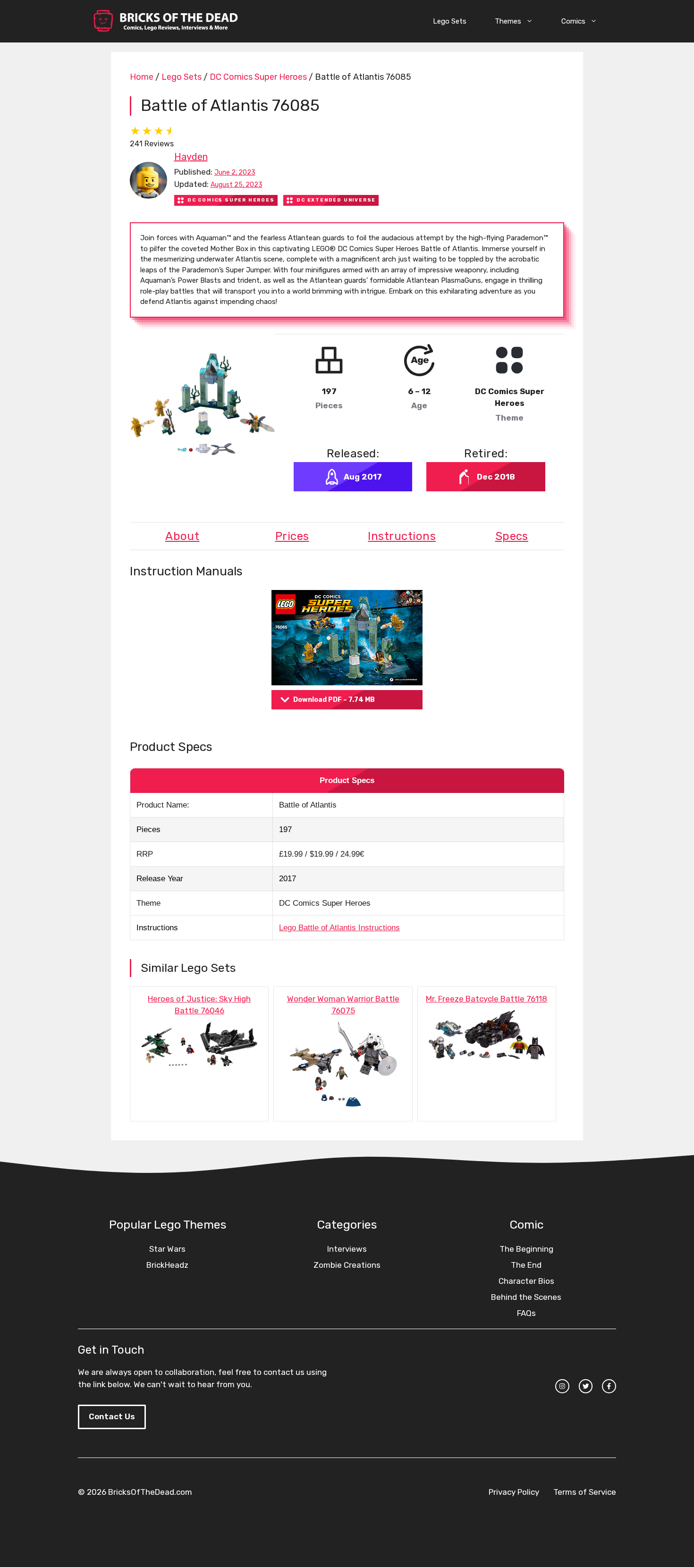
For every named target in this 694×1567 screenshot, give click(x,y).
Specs (511, 536)
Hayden (191, 156)
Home (141, 77)
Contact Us (112, 1416)
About (182, 536)
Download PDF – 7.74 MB (334, 700)
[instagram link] (562, 1386)
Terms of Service (584, 1492)
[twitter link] (586, 1386)
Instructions (402, 536)
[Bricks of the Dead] (165, 21)
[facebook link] (609, 1386)
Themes (508, 21)
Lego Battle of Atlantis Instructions (339, 927)
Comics (573, 21)
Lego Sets (449, 21)
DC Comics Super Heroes (258, 77)
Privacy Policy (514, 1492)
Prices (292, 536)
